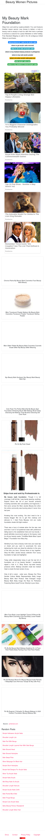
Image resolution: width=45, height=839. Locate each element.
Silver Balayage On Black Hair (12, 761)
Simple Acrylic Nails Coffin (11, 790)
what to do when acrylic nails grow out (22, 58)
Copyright (37, 835)
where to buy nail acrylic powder (22, 55)
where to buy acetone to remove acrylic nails (22, 64)
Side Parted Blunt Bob (10, 794)
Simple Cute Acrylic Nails (11, 802)
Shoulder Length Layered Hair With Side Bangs (18, 745)
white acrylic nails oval (22, 61)
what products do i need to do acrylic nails (22, 42)
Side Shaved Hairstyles (10, 753)
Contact (14, 835)
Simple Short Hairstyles (10, 765)
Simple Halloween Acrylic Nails (13, 733)
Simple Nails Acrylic (9, 777)
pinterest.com (13, 724)
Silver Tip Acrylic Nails (10, 773)
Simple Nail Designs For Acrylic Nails (15, 769)
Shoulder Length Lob (9, 737)
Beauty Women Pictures (21, 2)
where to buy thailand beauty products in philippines (22, 52)
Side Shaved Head (9, 749)
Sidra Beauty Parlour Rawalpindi (13, 806)
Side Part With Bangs (10, 741)
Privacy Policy (25, 835)
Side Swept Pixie (8, 757)
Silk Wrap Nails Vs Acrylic (11, 782)
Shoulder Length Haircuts (11, 786)
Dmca (7, 835)
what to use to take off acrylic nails (22, 49)
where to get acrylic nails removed (22, 45)
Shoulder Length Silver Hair (12, 810)
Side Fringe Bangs (9, 798)
